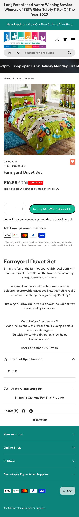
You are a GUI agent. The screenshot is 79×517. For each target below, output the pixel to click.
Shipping (24, 188)
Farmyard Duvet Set (23, 78)
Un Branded (11, 161)
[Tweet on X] (16, 411)
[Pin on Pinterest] (31, 411)
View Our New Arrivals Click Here (50, 24)
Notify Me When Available (52, 209)
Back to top (39, 419)
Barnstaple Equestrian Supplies (28, 508)
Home (7, 78)
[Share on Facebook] (23, 411)
